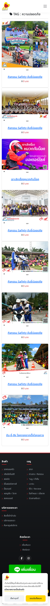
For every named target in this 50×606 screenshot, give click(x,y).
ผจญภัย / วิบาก (10, 493)
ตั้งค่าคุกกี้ (14, 598)
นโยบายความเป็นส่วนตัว (14, 589)
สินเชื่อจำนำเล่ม (10, 515)
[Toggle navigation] (45, 6)
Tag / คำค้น (34, 479)
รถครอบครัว (9, 469)
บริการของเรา (9, 520)
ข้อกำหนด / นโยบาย (37, 493)
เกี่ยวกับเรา (26, 545)
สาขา (31, 469)
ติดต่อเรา (26, 549)
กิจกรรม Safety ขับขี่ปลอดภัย (25, 77)
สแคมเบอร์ (8, 498)
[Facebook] (21, 558)
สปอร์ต (7, 479)
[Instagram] (28, 558)
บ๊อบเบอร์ (7, 488)
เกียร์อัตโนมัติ (9, 474)
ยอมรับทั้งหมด (36, 598)
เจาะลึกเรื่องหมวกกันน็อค (25, 179)
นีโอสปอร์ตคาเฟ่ (10, 484)
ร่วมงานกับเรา (34, 498)
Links (31, 484)
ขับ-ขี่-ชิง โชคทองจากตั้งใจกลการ (25, 435)
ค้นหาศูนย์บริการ (10, 525)
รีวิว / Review (35, 488)
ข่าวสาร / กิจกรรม (36, 474)
